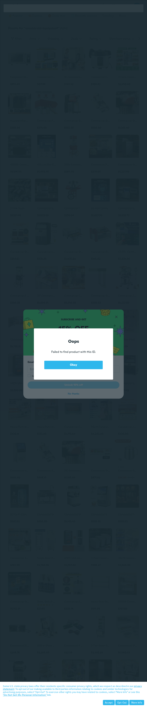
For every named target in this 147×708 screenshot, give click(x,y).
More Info (136, 702)
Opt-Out (122, 702)
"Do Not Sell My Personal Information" (25, 695)
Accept (109, 702)
